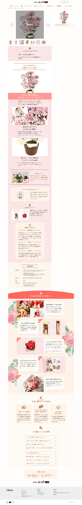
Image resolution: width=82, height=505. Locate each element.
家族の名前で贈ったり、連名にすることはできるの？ (38, 456)
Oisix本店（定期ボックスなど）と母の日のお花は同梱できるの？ (40, 448)
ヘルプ (22, 489)
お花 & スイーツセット (38, 5)
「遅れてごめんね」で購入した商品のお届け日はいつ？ (38, 440)
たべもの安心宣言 (40, 494)
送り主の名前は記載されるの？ (33, 453)
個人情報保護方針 (40, 492)
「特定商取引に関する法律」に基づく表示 (61, 492)
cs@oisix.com (35, 475)
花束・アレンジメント (14, 5)
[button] (12, 25)
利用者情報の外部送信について (27, 496)
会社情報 (54, 489)
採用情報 (54, 491)
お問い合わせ (23, 491)
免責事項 (39, 491)
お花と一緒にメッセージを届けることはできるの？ (37, 460)
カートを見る (69, 5)
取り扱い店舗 (23, 492)
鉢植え (22, 5)
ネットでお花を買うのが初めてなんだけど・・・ (37, 437)
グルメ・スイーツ (28, 5)
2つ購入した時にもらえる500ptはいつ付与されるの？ (38, 463)
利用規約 (39, 489)
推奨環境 (54, 494)
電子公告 (23, 494)
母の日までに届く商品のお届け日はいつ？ (35, 444)
